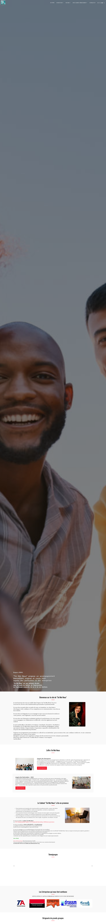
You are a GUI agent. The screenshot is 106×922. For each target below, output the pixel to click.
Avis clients (16, 838)
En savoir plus (42, 768)
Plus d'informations (18, 840)
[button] (60, 2)
